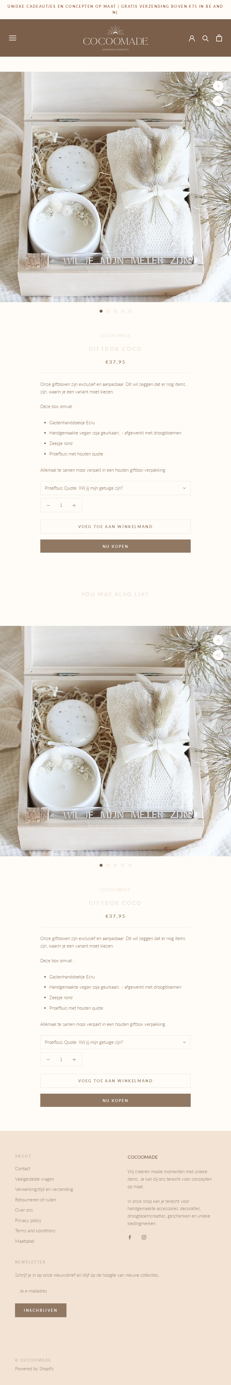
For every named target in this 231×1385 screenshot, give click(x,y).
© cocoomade (33, 1360)
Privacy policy (28, 1220)
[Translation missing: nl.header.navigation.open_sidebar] (12, 38)
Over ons (24, 1209)
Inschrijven (41, 1310)
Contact (22, 1168)
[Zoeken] (205, 38)
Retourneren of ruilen (35, 1199)
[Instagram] (144, 1237)
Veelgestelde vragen (34, 1179)
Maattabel (24, 1241)
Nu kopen (116, 546)
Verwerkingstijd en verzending (44, 1189)
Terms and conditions (35, 1230)
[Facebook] (130, 1237)
